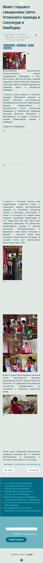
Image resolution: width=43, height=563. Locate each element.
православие (21, 45)
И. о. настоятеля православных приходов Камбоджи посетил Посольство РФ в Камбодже (18, 486)
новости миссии (9, 45)
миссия (30, 45)
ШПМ (31, 555)
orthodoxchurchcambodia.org (27, 464)
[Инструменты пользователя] (37, 34)
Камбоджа (7, 48)
